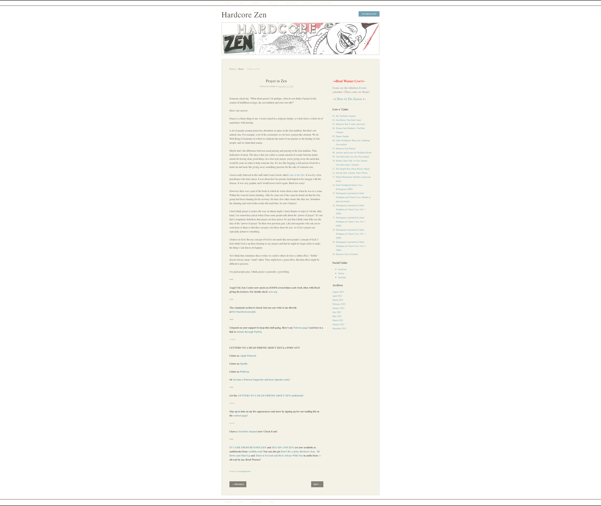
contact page (240, 415)
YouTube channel (247, 431)
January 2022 (338, 324)
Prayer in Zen (276, 80)
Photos (256, 3)
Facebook (342, 269)
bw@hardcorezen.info (244, 311)
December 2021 (339, 328)
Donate (290, 3)
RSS (241, 502)
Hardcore (256, 502)
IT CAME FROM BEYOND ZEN (247, 447)
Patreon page (300, 327)
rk (297, 451)
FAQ (242, 3)
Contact (273, 3)
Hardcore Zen (244, 14)
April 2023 (337, 295)
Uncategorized (244, 471)
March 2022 (337, 320)
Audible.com (255, 451)
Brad (273, 86)
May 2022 (337, 316)
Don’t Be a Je (288, 451)
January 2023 (338, 308)
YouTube (342, 277)
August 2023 (338, 291)
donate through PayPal (249, 331)
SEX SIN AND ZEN (283, 447)
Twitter (341, 273)
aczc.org (272, 291)
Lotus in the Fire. (296, 174)
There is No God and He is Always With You (279, 455)
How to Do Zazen (349, 98)
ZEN (271, 502)
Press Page (325, 3)
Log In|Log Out (369, 14)
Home (228, 3)
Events (307, 3)
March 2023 (337, 299)
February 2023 (338, 303)
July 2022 (336, 312)
